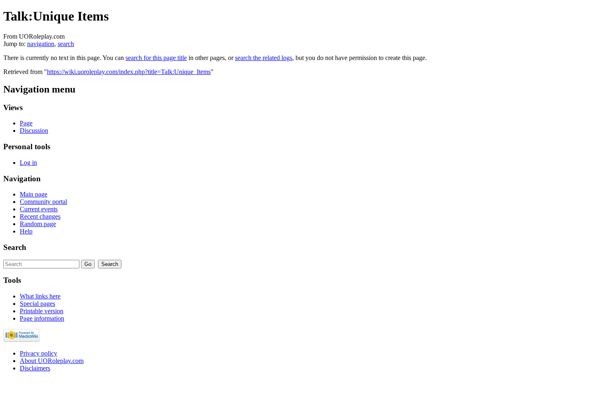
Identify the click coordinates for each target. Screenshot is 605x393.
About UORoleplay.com (52, 360)
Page (26, 123)
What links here (40, 296)
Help (26, 231)
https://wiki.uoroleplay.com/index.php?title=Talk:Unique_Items (129, 71)
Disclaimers (35, 368)
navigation (40, 43)
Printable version (41, 310)
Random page (38, 223)
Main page (33, 194)
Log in (28, 162)
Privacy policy (38, 353)
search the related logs (263, 57)
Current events (39, 209)
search (66, 43)
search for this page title (156, 57)
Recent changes (40, 216)
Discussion (34, 130)
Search (14, 247)
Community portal (43, 201)
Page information (42, 318)
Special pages (37, 303)
